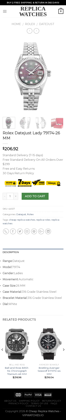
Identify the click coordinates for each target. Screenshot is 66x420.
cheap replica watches (22, 219)
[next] (58, 76)
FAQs (54, 403)
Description (11, 252)
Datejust (46, 24)
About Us (10, 401)
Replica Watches (33, 11)
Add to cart (35, 196)
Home (16, 24)
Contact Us (33, 406)
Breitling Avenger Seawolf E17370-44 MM (49, 370)
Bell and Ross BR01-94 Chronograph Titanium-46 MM (17, 370)
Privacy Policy (19, 403)
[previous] (8, 76)
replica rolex (43, 219)
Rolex (30, 24)
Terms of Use (39, 403)
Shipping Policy (29, 401)
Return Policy (51, 401)
